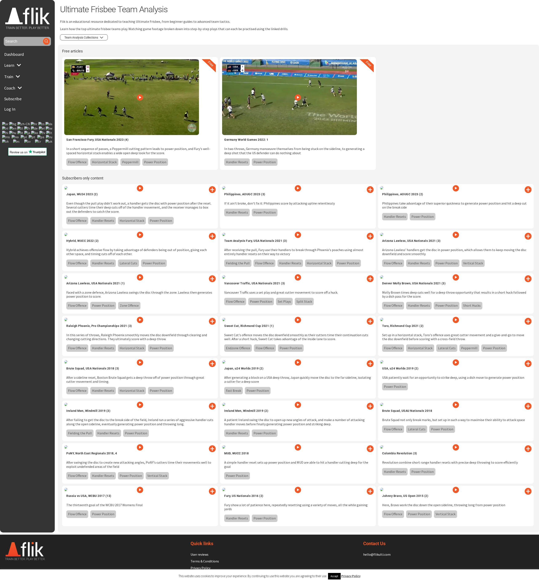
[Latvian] (42, 132)
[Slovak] (5, 141)
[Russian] (49, 137)
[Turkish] (38, 141)
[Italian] (20, 132)
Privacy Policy (200, 568)
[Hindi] (5, 132)
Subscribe (12, 98)
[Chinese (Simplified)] (23, 124)
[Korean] (35, 132)
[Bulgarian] (13, 124)
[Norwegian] (15, 137)
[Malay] (6, 137)
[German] (34, 128)
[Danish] (49, 124)
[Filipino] (20, 128)
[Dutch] (5, 128)
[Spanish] (16, 141)
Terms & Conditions (205, 561)
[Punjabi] (41, 137)
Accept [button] (334, 576)
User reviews (199, 554)
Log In (9, 109)
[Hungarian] (13, 132)
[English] (13, 128)
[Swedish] (27, 141)
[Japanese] (27, 132)
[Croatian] (34, 124)
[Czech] (41, 124)
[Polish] (24, 137)
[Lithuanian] (49, 132)
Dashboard (14, 54)
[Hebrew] (49, 128)
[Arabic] (5, 124)
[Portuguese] (32, 137)
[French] (27, 128)
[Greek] (42, 128)
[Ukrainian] (49, 141)
